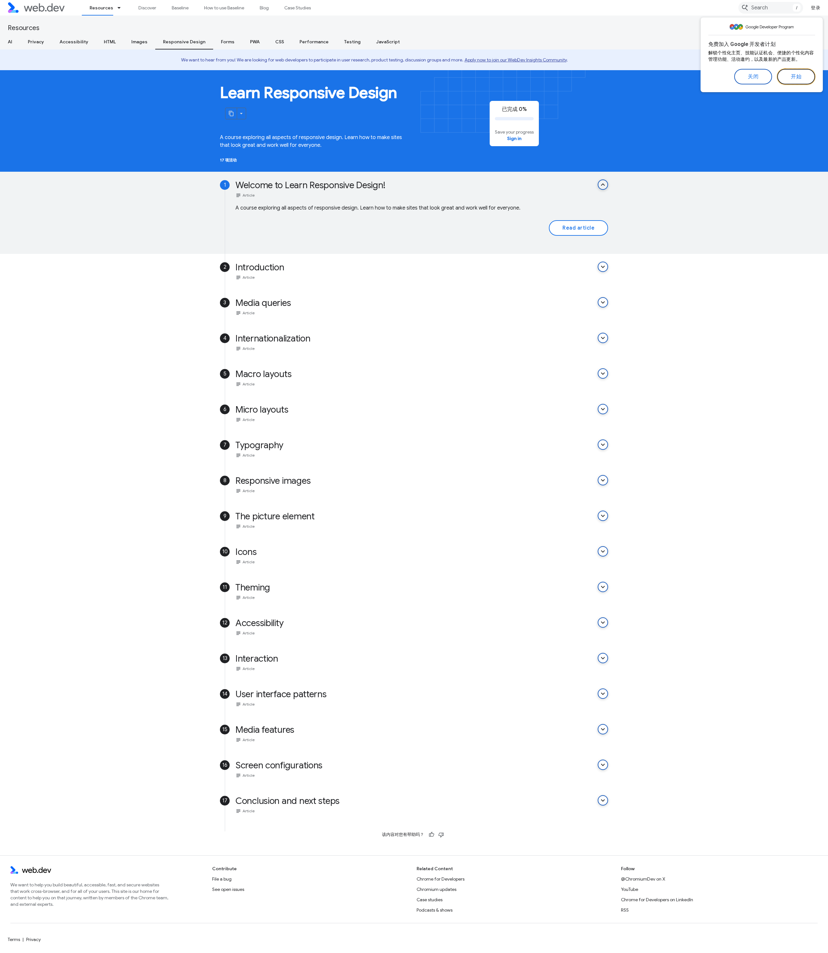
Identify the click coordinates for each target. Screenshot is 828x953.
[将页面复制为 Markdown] (231, 113)
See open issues (228, 889)
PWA (255, 42)
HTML (110, 42)
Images (139, 42)
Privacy (36, 42)
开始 (796, 76)
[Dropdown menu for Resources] (122, 8)
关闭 (753, 76)
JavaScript (388, 42)
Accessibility (74, 42)
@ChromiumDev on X (643, 879)
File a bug (222, 879)
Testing (352, 42)
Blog (264, 8)
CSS (279, 42)
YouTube (629, 889)
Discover (147, 8)
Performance (314, 42)
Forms (227, 42)
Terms (14, 939)
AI (10, 42)
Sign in (514, 138)
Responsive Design (184, 42)
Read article (578, 228)
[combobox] (770, 8)
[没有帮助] (441, 834)
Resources (101, 8)
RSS (625, 910)
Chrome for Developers (440, 879)
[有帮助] (431, 834)
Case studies (429, 900)
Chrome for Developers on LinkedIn (657, 900)
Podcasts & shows (434, 910)
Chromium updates (436, 889)
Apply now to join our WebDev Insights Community (515, 60)
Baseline (180, 8)
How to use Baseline (224, 8)
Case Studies (297, 8)
